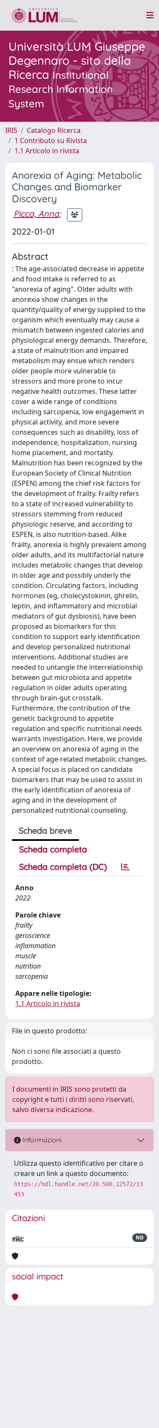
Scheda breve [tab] (45, 830)
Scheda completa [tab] (53, 849)
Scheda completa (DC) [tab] (63, 866)
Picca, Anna (36, 213)
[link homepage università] (44, 15)
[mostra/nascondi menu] (150, 15)
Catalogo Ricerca (54, 130)
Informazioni (41, 1140)
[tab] (125, 867)
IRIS (11, 130)
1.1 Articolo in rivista (46, 150)
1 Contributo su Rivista (50, 140)
